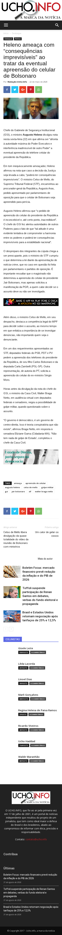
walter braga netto (44, 491)
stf (30, 491)
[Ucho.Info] (31, 10)
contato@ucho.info (36, 839)
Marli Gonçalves (28, 694)
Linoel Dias (25, 679)
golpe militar (47, 487)
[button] (57, 25)
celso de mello (31, 487)
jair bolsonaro (18, 491)
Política (18, 39)
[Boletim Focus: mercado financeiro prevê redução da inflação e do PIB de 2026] (12, 572)
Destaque (16, 33)
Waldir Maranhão (29, 756)
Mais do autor (45, 558)
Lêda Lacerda (26, 663)
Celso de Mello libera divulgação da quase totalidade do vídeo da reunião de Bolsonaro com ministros (15, 539)
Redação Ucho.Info (17, 81)
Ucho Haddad (26, 741)
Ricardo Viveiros (28, 725)
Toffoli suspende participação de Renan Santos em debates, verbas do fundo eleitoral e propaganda (40, 596)
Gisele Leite (25, 648)
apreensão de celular (35, 483)
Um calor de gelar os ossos (47, 534)
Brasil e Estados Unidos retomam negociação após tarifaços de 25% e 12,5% (40, 616)
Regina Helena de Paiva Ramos (37, 710)
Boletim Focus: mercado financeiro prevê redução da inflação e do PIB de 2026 (30, 876)
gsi (6, 491)
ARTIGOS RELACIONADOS (20, 558)
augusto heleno (12, 487)
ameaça (18, 483)
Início (6, 33)
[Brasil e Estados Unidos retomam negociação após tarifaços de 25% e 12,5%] (12, 616)
